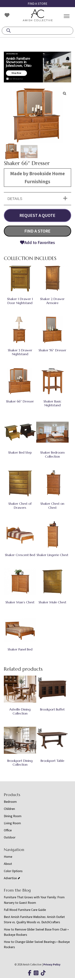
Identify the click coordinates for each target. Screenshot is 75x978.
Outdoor (9, 837)
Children (9, 809)
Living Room (12, 823)
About (8, 864)
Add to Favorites (39, 242)
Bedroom (10, 802)
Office (8, 830)
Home (8, 856)
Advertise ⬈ (12, 878)
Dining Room (12, 816)
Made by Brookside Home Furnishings (37, 177)
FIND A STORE (37, 3)
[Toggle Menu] (67, 16)
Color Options (13, 871)
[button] (64, 93)
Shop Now (16, 73)
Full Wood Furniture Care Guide (25, 910)
